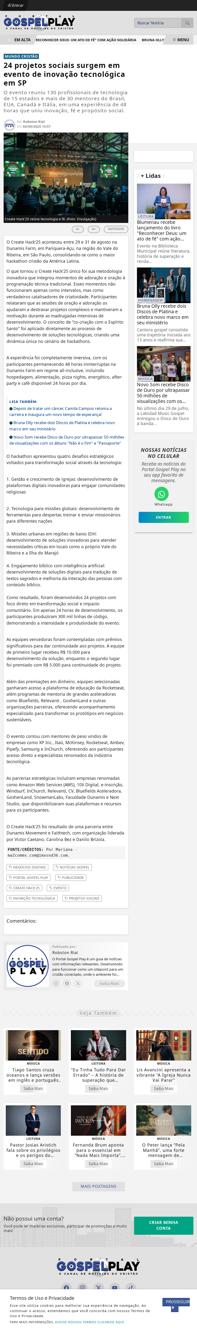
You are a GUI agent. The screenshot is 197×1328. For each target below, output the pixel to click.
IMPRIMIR (116, 229)
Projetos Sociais (83, 898)
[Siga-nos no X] (98, 1288)
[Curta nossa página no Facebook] (66, 1288)
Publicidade (72, 877)
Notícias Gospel (74, 867)
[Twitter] (78, 983)
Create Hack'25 (26, 888)
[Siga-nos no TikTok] (130, 1288)
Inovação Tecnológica (33, 898)
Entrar (17, 5)
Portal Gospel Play (30, 877)
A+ (94, 229)
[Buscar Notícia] (187, 23)
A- (77, 229)
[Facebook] (67, 983)
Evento (60, 888)
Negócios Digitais (29, 867)
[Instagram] (56, 983)
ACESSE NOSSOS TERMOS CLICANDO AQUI (89, 1322)
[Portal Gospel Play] (40, 22)
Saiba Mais (109, 983)
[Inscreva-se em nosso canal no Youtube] (114, 1288)
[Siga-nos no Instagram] (82, 1288)
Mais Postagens (99, 1186)
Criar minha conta (163, 1225)
